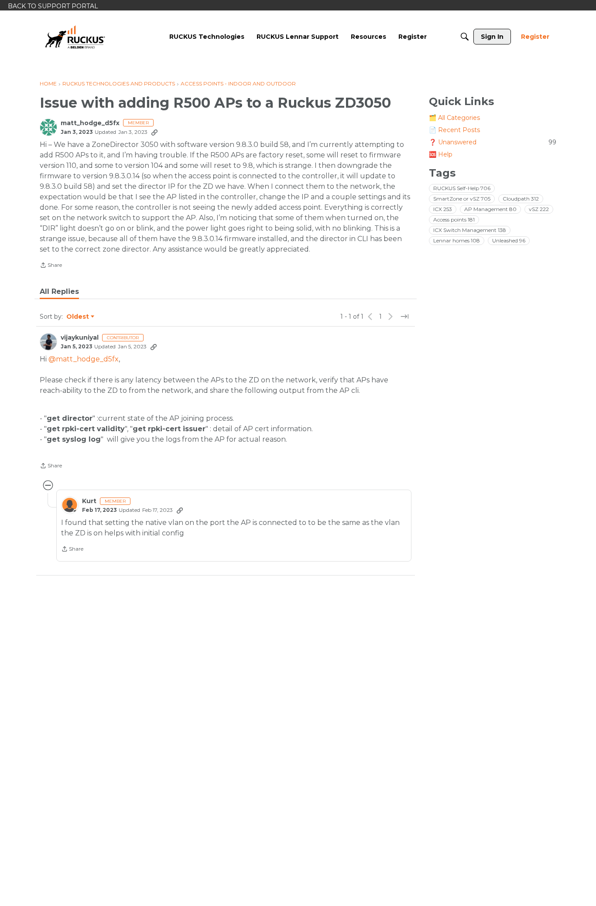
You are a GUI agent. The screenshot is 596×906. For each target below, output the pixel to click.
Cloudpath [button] (521, 198)
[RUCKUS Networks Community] (75, 36)
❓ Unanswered (492, 142)
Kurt (89, 501)
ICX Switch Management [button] (469, 230)
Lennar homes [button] (456, 240)
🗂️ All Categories (454, 118)
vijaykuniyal (80, 337)
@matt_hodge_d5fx (83, 359)
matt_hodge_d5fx (90, 123)
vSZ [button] (539, 209)
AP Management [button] (490, 209)
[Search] (465, 36)
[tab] (59, 291)
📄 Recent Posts (454, 130)
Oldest (78, 317)
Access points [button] (454, 219)
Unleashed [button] (508, 240)
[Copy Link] (154, 132)
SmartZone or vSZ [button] (461, 198)
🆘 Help (440, 154)
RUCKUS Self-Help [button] (461, 188)
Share (51, 266)
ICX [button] (442, 209)
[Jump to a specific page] (404, 317)
